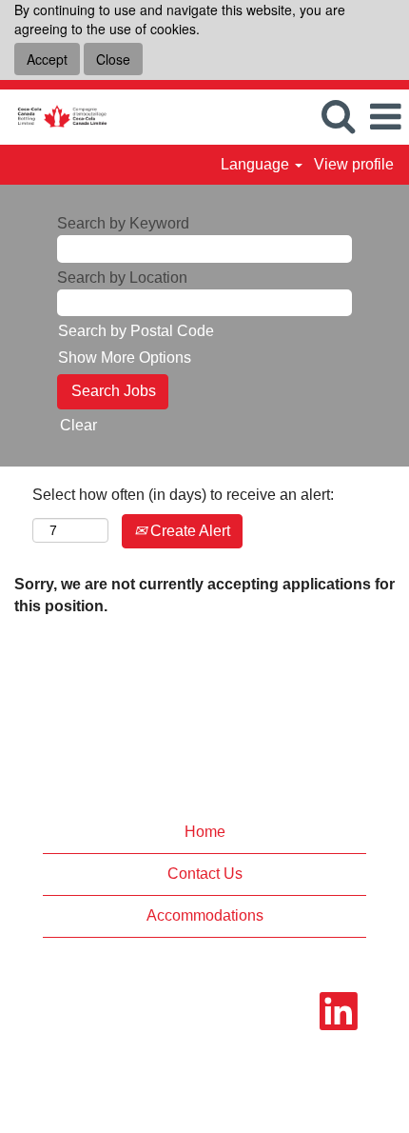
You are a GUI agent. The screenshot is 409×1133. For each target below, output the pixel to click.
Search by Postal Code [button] (136, 331)
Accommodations (204, 915)
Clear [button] (78, 425)
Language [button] (257, 164)
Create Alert (188, 531)
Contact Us (205, 873)
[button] (385, 117)
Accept (47, 59)
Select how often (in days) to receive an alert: (183, 495)
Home (205, 832)
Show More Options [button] (124, 357)
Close (113, 59)
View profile (354, 164)
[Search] (337, 116)
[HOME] (54, 116)
